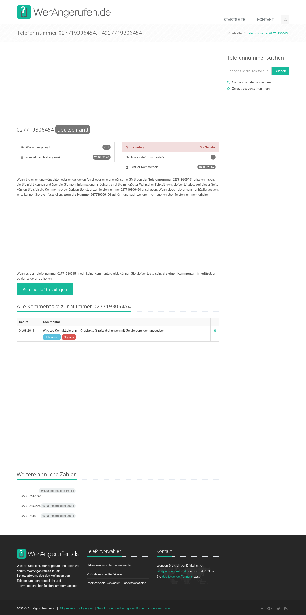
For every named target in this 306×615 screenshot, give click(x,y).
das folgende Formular (177, 576)
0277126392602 (47, 493)
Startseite (234, 19)
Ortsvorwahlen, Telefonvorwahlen (109, 565)
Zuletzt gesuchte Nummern (251, 88)
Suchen (280, 70)
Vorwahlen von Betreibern (104, 574)
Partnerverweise (159, 608)
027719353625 (47, 505)
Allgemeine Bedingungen (76, 608)
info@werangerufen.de (172, 571)
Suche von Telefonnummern (251, 82)
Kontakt (265, 19)
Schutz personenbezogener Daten (120, 608)
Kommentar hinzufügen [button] (45, 289)
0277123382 (47, 515)
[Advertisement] (118, 84)
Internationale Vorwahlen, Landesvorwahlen (116, 583)
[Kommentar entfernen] (215, 330)
